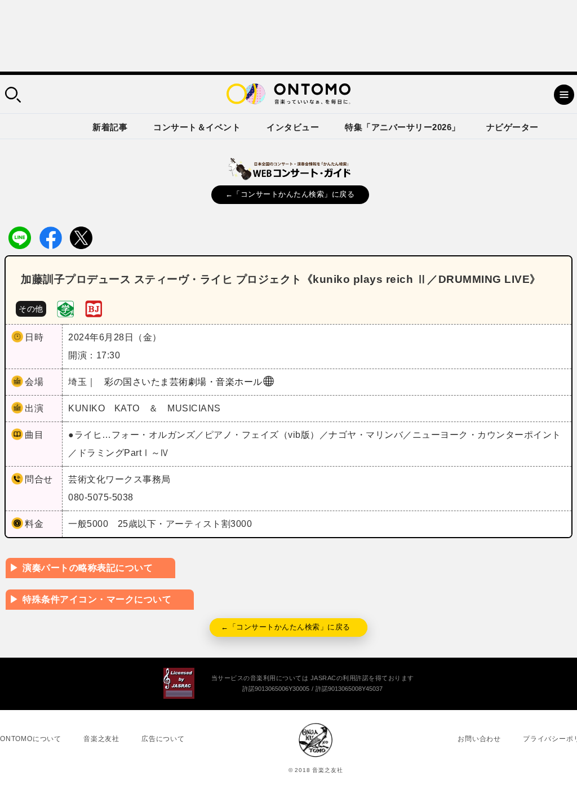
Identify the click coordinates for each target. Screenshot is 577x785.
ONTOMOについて (30, 739)
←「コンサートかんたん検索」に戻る (290, 194)
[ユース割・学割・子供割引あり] (65, 308)
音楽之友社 (101, 739)
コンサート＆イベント (197, 127)
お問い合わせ (479, 739)
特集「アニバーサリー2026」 (402, 127)
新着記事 (109, 127)
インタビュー (293, 127)
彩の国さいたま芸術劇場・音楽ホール (183, 382)
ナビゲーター (512, 127)
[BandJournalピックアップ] (93, 308)
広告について (163, 739)
